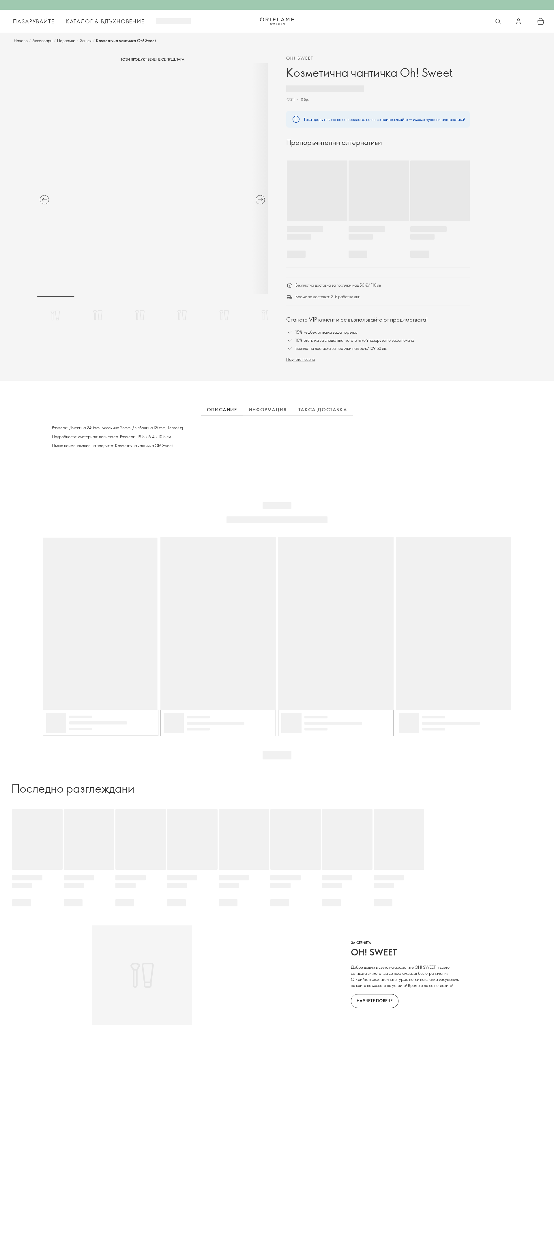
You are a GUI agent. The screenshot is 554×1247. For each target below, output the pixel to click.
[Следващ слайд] (260, 199)
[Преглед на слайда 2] (98, 315)
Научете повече (300, 359)
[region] (152, 178)
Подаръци (66, 40)
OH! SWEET (300, 58)
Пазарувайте (34, 21)
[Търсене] (498, 21)
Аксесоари (42, 40)
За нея (85, 40)
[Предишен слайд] (44, 199)
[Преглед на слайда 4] (182, 315)
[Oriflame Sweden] (277, 21)
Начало (21, 40)
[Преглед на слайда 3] (140, 315)
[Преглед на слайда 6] (266, 315)
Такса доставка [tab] (322, 409)
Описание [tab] (222, 409)
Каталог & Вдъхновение (105, 21)
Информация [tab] (268, 409)
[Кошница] (541, 21)
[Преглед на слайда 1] (55, 315)
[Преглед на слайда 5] (224, 315)
